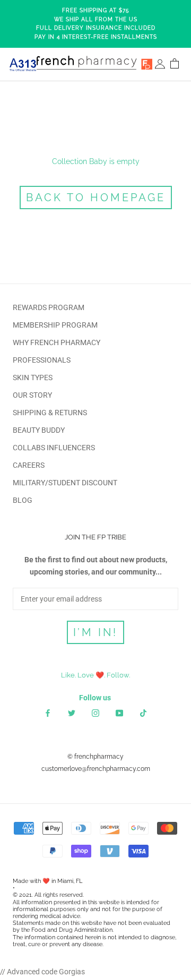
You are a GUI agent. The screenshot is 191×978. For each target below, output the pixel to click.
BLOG (22, 500)
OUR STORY (32, 395)
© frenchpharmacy (95, 756)
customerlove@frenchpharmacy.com (95, 769)
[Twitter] (71, 713)
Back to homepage (96, 197)
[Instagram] (95, 713)
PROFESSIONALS (42, 360)
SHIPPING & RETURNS (50, 412)
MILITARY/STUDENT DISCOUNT (65, 482)
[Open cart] (174, 65)
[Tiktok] (143, 713)
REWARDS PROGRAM (48, 307)
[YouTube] (119, 713)
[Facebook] (47, 713)
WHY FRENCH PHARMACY (56, 342)
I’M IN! (95, 632)
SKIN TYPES (33, 377)
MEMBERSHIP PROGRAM (55, 325)
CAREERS (29, 465)
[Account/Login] (160, 65)
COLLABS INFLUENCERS (54, 447)
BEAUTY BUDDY (39, 430)
